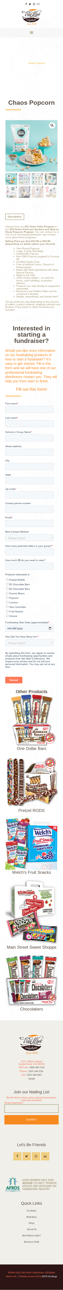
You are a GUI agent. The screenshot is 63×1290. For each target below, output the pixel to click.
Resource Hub (31, 1241)
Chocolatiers (31, 1009)
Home (21, 63)
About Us (31, 1229)
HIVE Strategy (49, 1276)
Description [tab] (15, 216)
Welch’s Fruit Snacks (31, 872)
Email (32, 1078)
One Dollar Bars (31, 748)
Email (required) (14, 1103)
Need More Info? (31, 1235)
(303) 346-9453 (34, 1075)
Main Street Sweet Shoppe (31, 947)
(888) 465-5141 (37, 1067)
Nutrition (31, 1217)
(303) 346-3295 (35, 1071)
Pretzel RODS (31, 810)
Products (31, 1210)
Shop (31, 1223)
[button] (52, 125)
